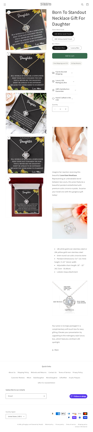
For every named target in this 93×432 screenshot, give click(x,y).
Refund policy (49, 424)
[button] (4, 4)
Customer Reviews (18, 378)
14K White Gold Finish (63, 34)
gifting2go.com (26, 424)
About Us (12, 372)
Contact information (81, 426)
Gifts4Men (63, 378)
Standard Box (60, 48)
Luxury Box (75, 48)
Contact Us (53, 372)
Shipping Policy (23, 372)
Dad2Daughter (38, 378)
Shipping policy (82, 424)
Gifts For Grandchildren (46, 383)
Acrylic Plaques (74, 378)
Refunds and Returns (38, 372)
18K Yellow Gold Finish (63, 39)
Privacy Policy (78, 372)
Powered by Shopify (37, 424)
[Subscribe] (43, 396)
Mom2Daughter (52, 378)
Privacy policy (60, 424)
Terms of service (71, 424)
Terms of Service (65, 372)
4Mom (29, 378)
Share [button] (56, 350)
